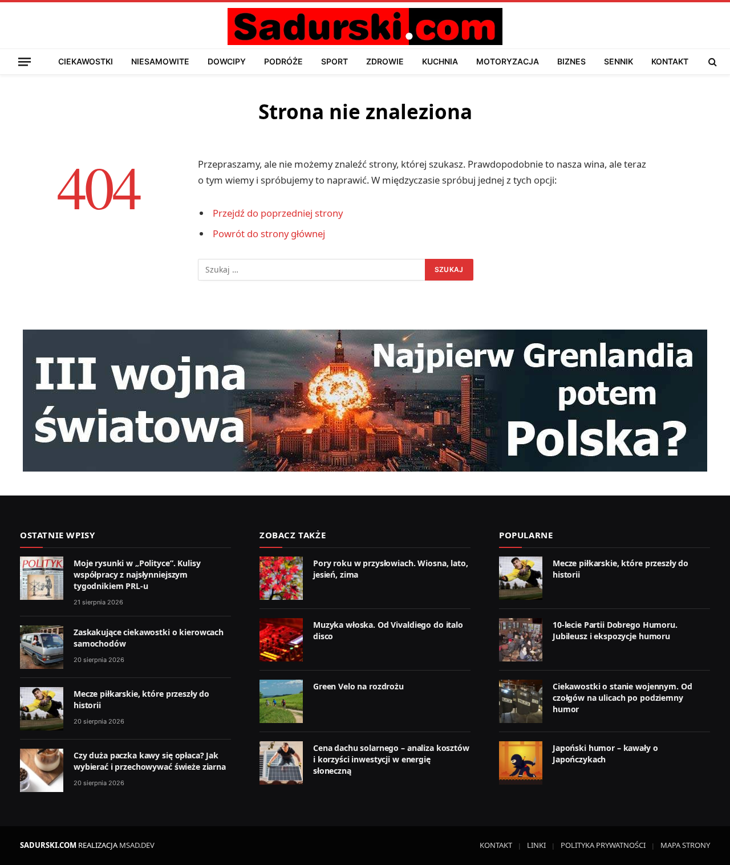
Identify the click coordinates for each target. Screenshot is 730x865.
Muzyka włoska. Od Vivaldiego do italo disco (388, 630)
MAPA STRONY (685, 845)
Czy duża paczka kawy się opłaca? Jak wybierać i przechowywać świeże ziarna (150, 761)
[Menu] (24, 61)
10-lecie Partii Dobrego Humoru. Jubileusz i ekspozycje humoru (615, 630)
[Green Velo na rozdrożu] (281, 701)
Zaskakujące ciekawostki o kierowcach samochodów (149, 638)
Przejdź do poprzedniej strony (278, 213)
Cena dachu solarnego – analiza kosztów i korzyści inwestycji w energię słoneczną (391, 759)
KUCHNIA (440, 61)
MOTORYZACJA (507, 61)
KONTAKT (669, 61)
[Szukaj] (711, 61)
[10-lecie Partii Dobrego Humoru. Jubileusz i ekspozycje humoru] (520, 639)
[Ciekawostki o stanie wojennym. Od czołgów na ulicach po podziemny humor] (520, 701)
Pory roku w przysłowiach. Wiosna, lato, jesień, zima (390, 569)
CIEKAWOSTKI (85, 61)
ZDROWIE (385, 61)
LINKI (536, 845)
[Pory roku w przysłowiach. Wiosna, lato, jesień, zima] (281, 578)
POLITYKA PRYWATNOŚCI (603, 845)
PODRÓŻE (283, 61)
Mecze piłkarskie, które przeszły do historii (141, 699)
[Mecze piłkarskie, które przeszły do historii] (41, 708)
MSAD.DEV (137, 845)
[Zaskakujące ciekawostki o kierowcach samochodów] (41, 647)
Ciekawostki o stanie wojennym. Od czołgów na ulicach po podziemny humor (622, 697)
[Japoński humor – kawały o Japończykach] (520, 763)
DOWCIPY (227, 61)
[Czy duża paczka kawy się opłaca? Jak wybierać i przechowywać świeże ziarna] (41, 770)
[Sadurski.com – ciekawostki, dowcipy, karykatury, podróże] (365, 26)
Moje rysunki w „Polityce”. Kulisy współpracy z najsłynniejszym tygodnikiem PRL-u (137, 574)
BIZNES (571, 61)
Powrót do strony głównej (269, 233)
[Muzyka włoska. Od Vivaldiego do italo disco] (281, 639)
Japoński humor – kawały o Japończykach (605, 753)
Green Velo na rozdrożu (358, 686)
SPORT (334, 61)
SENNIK (618, 61)
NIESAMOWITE (160, 61)
